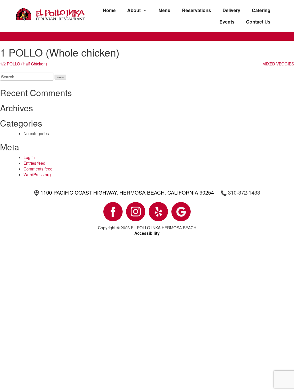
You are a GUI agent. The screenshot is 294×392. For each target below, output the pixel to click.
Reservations (196, 10)
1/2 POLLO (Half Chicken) (23, 64)
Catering (261, 10)
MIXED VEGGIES (278, 64)
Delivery (231, 10)
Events (227, 21)
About (134, 10)
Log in (29, 157)
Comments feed (38, 169)
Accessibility (147, 233)
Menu (164, 10)
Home (109, 10)
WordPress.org (37, 174)
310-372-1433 (244, 192)
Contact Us (258, 21)
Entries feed (34, 163)
